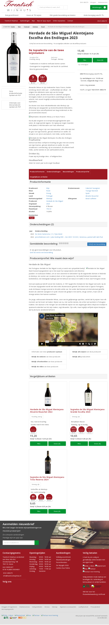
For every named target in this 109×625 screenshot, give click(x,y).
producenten (81, 357)
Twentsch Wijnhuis (11, 21)
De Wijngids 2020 (62, 565)
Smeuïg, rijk (76, 417)
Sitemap (54, 607)
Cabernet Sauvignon (93, 188)
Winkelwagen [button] (98, 7)
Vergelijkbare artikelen (38, 177)
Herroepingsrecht (7, 609)
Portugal (26, 27)
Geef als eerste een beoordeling (41, 252)
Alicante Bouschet (92, 196)
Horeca (47, 607)
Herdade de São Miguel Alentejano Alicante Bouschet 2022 (47, 410)
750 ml (48, 209)
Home (13, 27)
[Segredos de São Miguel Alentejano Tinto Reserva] (48, 462)
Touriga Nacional (92, 191)
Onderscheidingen (54, 172)
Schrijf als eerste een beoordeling (40, 43)
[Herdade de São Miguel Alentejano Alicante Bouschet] (48, 395)
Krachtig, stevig (37, 417)
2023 (48, 204)
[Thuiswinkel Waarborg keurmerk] (96, 586)
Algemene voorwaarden (68, 607)
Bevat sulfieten (91, 198)
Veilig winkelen (37, 607)
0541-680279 (84, 2)
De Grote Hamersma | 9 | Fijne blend (48, 234)
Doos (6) (100, 60)
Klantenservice (102, 2)
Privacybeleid (95, 607)
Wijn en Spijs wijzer (44, 21)
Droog (48, 193)
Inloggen (93, 2)
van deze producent (46, 357)
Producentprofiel (82, 172)
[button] (33, 79)
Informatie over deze (47, 352)
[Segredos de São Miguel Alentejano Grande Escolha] (88, 395)
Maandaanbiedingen (63, 560)
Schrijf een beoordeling (97, 244)
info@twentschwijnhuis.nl (12, 576)
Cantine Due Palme (63, 568)
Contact (70, 21)
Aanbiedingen (25, 21)
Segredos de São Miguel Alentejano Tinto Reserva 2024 (47, 478)
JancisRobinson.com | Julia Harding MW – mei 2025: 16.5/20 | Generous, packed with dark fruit (69, 237)
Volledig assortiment (63, 557)
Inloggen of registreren (9, 607)
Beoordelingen (68, 172)
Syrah (88, 193)
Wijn (33, 21)
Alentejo (35, 27)
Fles (84, 60)
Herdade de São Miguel (54, 201)
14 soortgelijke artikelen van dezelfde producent (69, 43)
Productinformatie (37, 172)
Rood (43, 27)
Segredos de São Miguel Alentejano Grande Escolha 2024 (87, 410)
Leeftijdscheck (83, 607)
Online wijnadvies (59, 21)
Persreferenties (61, 562)
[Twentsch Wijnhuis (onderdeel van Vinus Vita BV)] (19, 6)
